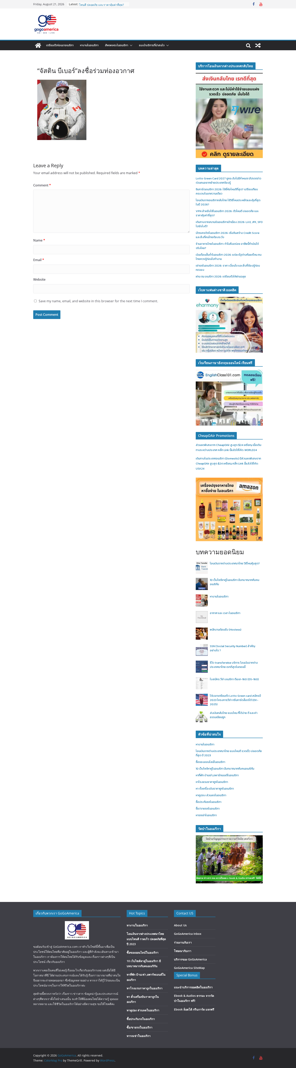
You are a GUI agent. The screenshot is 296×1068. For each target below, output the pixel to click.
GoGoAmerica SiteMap (189, 968)
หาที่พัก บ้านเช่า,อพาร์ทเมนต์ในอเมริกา (217, 775)
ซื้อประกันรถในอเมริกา (208, 802)
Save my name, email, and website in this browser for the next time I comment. (98, 301)
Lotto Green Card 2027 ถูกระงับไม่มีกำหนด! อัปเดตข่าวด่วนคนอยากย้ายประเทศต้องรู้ (228, 180)
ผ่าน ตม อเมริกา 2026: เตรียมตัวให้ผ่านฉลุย (221, 276)
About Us (180, 925)
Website (39, 279)
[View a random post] (258, 45)
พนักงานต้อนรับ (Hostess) (225, 630)
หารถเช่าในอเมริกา (206, 815)
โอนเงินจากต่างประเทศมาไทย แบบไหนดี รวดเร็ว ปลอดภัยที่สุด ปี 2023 (146, 939)
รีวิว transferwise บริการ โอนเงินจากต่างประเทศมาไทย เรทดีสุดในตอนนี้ (234, 665)
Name (39, 240)
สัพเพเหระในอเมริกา (116, 45)
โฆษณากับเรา (182, 951)
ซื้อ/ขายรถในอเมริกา (207, 808)
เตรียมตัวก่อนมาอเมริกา (59, 45)
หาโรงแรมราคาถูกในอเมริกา (212, 782)
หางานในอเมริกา (89, 45)
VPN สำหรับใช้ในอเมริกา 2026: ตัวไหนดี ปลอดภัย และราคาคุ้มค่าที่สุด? (101, 6)
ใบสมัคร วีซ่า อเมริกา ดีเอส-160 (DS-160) (234, 679)
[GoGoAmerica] (38, 45)
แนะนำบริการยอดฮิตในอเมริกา (193, 987)
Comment (42, 185)
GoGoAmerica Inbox (187, 934)
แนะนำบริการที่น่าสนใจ (152, 45)
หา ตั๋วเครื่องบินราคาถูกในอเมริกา (215, 789)
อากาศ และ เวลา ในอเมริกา (225, 613)
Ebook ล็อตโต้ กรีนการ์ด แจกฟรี (194, 1009)
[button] (130, 45)
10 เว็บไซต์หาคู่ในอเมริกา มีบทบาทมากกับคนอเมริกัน (225, 769)
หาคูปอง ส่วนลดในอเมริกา (211, 795)
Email (38, 260)
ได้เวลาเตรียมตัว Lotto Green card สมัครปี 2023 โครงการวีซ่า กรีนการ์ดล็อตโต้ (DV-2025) (235, 700)
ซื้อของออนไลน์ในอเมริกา (210, 762)
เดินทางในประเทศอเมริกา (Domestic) (218, 458)
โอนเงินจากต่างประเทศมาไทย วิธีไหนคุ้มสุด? (235, 563)
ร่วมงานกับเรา (183, 942)
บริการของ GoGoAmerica (190, 959)
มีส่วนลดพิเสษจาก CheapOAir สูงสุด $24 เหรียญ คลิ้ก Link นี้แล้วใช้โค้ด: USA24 (228, 463)
